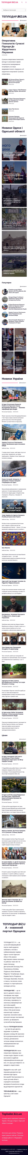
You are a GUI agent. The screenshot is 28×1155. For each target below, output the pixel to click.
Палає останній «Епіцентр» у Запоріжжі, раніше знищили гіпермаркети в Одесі (16, 321)
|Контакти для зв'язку (9, 1133)
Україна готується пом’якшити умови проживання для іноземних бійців (17, 314)
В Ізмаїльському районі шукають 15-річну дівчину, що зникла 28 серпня (17, 291)
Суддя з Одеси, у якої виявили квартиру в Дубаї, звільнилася (17, 90)
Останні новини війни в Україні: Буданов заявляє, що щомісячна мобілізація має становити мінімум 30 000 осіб (14, 154)
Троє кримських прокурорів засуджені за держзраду (11, 648)
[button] (22, 2)
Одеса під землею (14, 109)
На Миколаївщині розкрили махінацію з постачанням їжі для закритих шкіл (7, 364)
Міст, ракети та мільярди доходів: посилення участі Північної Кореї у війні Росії (7, 341)
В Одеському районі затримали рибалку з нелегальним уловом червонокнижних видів (12, 714)
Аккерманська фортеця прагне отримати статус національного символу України (14, 271)
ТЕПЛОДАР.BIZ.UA (9, 2)
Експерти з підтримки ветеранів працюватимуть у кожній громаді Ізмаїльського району (20, 341)
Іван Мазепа (6, 548)
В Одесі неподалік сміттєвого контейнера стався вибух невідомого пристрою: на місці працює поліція (12, 759)
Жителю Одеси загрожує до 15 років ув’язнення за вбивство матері (12, 901)
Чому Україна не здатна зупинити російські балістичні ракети (13, 516)
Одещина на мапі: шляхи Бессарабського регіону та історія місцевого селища (13, 682)
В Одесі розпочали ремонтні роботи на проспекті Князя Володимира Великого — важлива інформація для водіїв (18, 307)
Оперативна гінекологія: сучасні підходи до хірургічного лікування (13, 46)
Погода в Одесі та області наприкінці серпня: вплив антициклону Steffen (16, 298)
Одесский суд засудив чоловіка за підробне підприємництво (13, 582)
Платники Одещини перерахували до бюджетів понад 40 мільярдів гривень (17, 118)
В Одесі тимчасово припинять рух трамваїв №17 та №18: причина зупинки (17, 100)
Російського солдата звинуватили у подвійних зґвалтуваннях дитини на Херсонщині (11, 201)
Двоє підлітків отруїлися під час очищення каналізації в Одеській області (14, 248)
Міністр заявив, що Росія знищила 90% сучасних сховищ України (13, 831)
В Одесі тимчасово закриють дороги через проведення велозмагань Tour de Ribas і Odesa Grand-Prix (13, 224)
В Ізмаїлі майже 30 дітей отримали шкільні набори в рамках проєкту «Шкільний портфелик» (13, 863)
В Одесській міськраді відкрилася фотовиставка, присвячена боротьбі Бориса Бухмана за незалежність (13, 797)
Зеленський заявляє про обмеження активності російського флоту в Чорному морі (20, 364)
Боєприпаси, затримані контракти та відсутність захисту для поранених (13, 616)
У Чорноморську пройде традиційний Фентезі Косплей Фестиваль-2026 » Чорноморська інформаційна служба (13, 177)
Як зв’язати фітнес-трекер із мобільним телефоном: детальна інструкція (16, 81)
